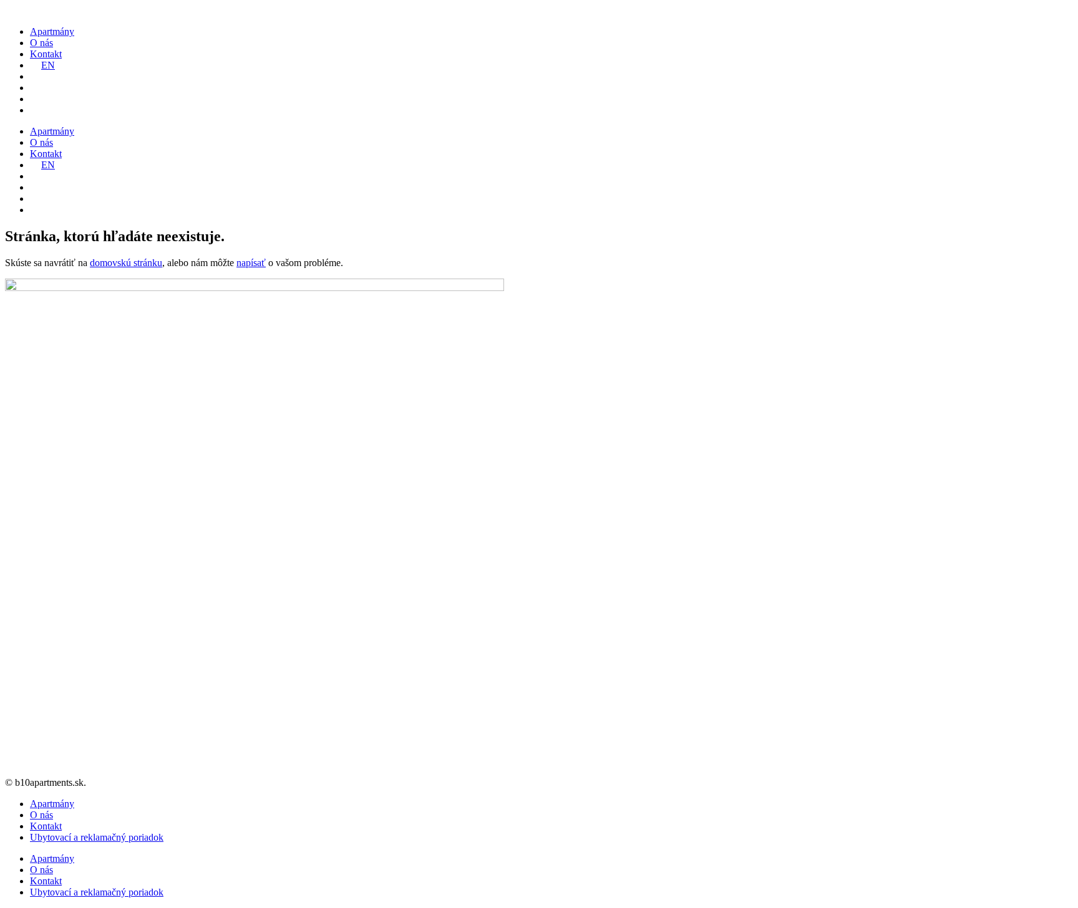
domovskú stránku (126, 262)
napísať (251, 262)
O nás (41, 42)
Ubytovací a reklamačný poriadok (96, 837)
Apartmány (52, 31)
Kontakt (46, 54)
